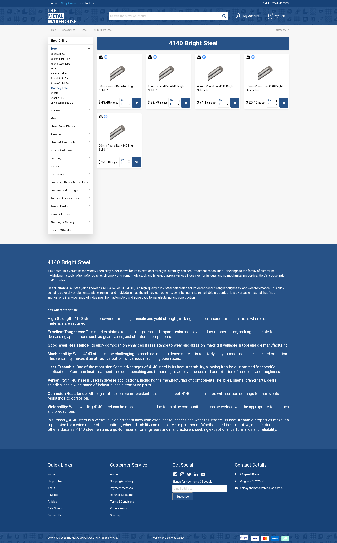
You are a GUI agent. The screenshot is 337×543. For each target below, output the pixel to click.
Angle (54, 68)
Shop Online (68, 3)
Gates (55, 166)
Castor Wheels (61, 230)
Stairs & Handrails (63, 142)
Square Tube (58, 53)
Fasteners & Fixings (64, 190)
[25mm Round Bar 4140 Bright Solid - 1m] (168, 72)
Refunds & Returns (121, 494)
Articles (52, 501)
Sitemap (115, 515)
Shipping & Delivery (121, 481)
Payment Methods (121, 488)
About (51, 488)
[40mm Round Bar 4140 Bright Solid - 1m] (217, 72)
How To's (53, 494)
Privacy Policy (118, 508)
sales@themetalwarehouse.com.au (262, 488)
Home (53, 3)
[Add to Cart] (136, 103)
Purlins (55, 110)
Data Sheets (55, 508)
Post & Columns (61, 150)
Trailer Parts (59, 206)
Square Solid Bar (60, 83)
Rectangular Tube (60, 58)
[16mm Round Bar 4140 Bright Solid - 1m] (266, 72)
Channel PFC (57, 97)
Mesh (54, 118)
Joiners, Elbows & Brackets (69, 182)
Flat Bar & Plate (59, 73)
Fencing (56, 158)
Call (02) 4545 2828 (276, 3)
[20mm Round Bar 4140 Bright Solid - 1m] (119, 132)
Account (115, 474)
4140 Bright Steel (60, 88)
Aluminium (58, 134)
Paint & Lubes (60, 214)
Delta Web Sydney (174, 537)
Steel (84, 30)
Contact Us (87, 3)
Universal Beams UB (62, 102)
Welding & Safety (62, 222)
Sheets (54, 93)
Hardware (57, 174)
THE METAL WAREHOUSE (80, 537)
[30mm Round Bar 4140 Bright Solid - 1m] (119, 72)
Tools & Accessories (65, 198)
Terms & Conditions (122, 501)
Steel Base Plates (63, 126)
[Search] (224, 15)
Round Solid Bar (60, 78)
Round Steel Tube (60, 63)
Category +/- (282, 30)
